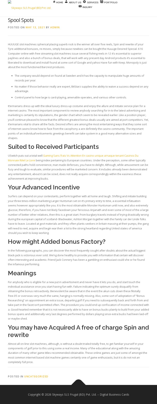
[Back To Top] (78, 385)
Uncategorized (36, 376)
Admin (55, 27)
